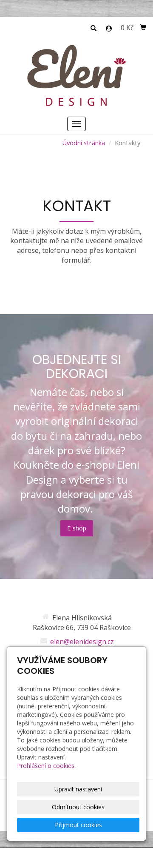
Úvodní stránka (83, 142)
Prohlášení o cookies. (46, 766)
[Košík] (143, 27)
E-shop (76, 528)
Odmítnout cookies (78, 807)
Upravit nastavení (78, 789)
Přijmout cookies (78, 825)
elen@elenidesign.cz (82, 641)
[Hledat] (93, 28)
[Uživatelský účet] (108, 28)
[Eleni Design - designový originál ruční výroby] (76, 75)
